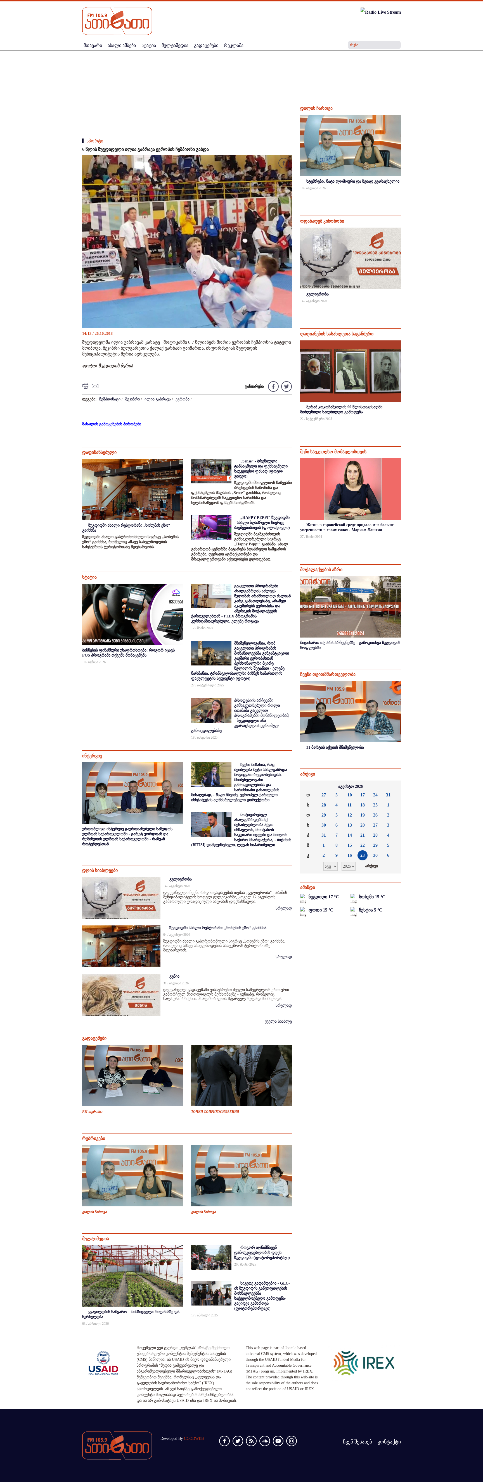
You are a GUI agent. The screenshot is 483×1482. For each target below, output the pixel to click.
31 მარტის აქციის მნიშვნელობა (335, 747)
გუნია (174, 976)
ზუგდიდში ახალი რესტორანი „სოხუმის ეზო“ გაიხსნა (217, 928)
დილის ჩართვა (94, 1212)
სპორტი (94, 141)
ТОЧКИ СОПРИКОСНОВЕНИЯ (215, 1112)
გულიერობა (180, 879)
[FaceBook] (283, 164)
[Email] (96, 385)
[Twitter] (286, 386)
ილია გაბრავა (158, 399)
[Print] (86, 385)
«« (309, 787)
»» (392, 787)
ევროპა (183, 399)
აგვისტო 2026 (350, 786)
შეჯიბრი (132, 399)
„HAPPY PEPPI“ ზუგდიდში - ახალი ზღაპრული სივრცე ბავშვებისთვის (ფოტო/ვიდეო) (262, 523)
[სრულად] (400, 196)
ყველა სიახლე (278, 1021)
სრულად (284, 908)
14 (349, 835)
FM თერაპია (92, 1112)
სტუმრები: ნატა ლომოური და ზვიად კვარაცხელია (352, 181)
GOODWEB (194, 1438)
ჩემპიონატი (109, 399)
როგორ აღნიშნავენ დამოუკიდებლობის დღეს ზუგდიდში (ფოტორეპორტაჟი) (262, 1252)
